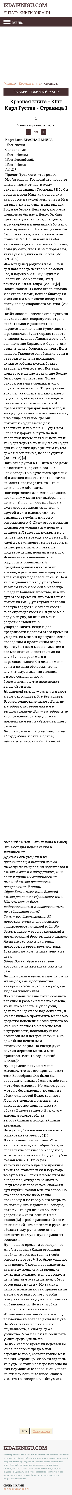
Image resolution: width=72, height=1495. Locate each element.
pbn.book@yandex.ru (16, 1488)
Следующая (41, 1431)
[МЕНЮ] (6, 22)
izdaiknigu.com (26, 8)
